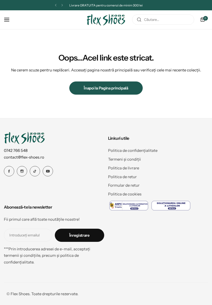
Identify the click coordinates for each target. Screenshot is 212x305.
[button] (55, 5)
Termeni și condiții (124, 159)
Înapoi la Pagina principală (106, 88)
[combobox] (163, 19)
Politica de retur (122, 176)
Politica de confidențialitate (132, 150)
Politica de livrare (123, 168)
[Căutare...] (139, 19)
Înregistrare (79, 235)
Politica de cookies (124, 194)
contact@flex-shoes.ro (24, 157)
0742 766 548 (16, 150)
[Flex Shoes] (106, 20)
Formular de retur (124, 185)
